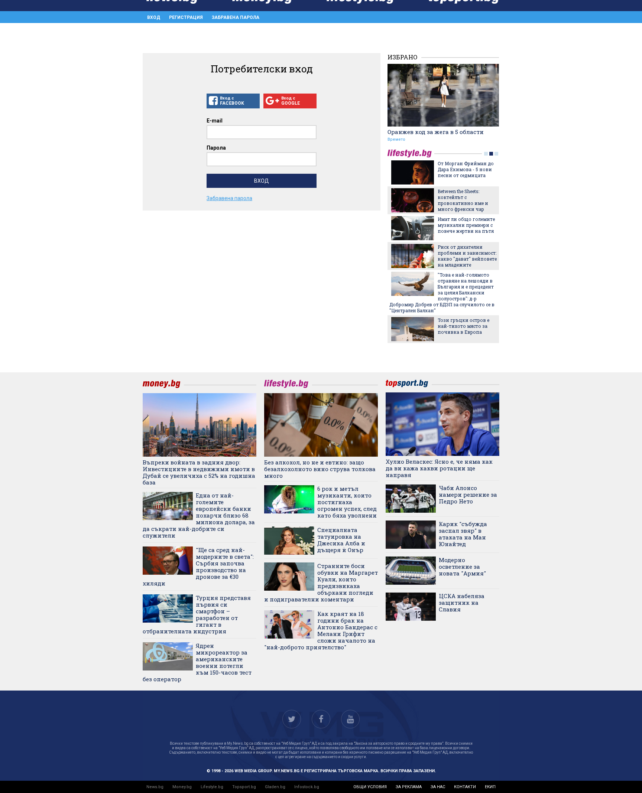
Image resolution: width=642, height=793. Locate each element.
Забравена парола (235, 17)
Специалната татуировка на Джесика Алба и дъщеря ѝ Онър (341, 539)
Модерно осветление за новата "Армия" (462, 567)
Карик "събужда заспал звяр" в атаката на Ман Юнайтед (463, 533)
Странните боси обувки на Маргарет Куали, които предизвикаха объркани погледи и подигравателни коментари (321, 582)
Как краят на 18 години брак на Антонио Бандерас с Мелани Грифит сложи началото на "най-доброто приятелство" (320, 630)
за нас (438, 786)
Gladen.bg (275, 786)
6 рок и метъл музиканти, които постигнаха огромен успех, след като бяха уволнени (347, 502)
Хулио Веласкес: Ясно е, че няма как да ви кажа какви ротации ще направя (439, 468)
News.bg (154, 786)
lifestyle (411, 153)
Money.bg (182, 786)
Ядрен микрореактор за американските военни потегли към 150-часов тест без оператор (197, 662)
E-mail (215, 121)
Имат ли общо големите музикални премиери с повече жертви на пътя (466, 225)
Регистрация (186, 17)
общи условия (370, 786)
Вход (153, 17)
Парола (216, 148)
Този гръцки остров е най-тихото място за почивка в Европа (463, 326)
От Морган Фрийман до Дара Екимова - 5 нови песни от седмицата (466, 169)
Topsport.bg (244, 786)
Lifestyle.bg (212, 786)
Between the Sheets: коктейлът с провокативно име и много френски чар (463, 200)
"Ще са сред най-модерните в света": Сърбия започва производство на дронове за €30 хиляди (198, 566)
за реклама (409, 786)
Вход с (232, 101)
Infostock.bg (306, 786)
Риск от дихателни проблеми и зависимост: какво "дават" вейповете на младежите (467, 256)
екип (490, 786)
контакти (465, 786)
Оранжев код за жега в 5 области (436, 132)
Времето (396, 139)
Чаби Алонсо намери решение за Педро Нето (468, 494)
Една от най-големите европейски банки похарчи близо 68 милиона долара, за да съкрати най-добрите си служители (199, 515)
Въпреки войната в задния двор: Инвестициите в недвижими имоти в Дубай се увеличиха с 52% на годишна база (199, 472)
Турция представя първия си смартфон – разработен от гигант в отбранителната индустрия (197, 614)
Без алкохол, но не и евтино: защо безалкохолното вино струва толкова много (320, 468)
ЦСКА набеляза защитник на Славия (461, 603)
